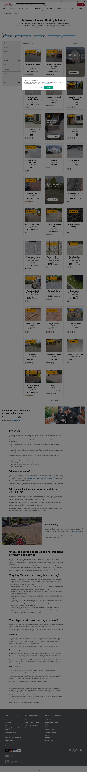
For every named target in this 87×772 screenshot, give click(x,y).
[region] (44, 83)
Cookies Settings (38, 87)
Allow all (48, 87)
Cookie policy (47, 83)
